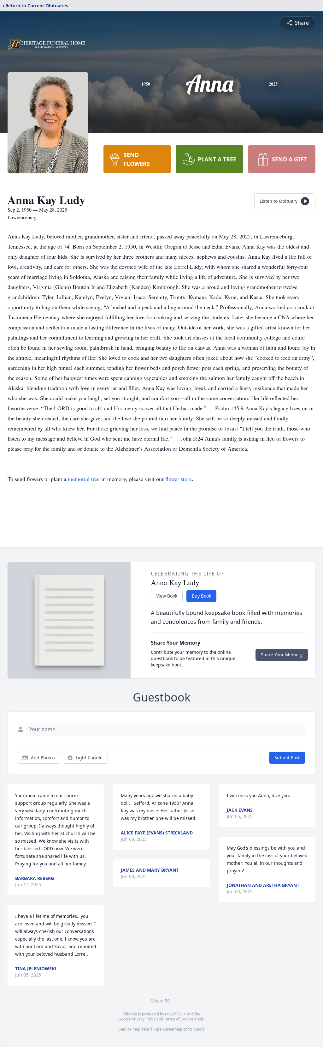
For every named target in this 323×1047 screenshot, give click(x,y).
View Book (166, 596)
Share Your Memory (281, 655)
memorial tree (84, 479)
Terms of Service (178, 1019)
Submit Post (287, 758)
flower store (178, 479)
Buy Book (201, 596)
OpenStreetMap (168, 1029)
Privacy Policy (144, 1019)
